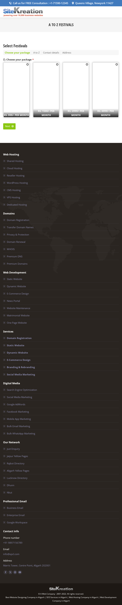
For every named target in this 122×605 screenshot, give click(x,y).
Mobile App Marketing (19, 418)
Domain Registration (18, 220)
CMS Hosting (14, 190)
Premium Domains (17, 263)
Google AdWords (16, 404)
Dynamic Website (16, 286)
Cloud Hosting (14, 168)
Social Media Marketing (21, 374)
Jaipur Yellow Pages (17, 456)
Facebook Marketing (18, 411)
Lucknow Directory (17, 478)
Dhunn (10, 485)
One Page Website (17, 322)
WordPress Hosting (17, 182)
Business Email (15, 507)
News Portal (13, 300)
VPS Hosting (13, 197)
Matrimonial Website (18, 315)
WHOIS (11, 249)
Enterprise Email (16, 515)
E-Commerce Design (18, 293)
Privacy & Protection (18, 234)
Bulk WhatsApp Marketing (21, 433)
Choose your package (20, 59)
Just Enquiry (13, 448)
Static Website (14, 279)
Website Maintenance (18, 308)
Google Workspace (17, 522)
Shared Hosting (15, 161)
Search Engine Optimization (22, 389)
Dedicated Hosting (17, 204)
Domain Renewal (16, 241)
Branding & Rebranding (21, 367)
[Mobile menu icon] (117, 12)
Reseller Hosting (15, 175)
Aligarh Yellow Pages (18, 470)
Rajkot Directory (15, 463)
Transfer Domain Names (20, 227)
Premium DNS (14, 256)
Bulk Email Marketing (18, 426)
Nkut (9, 492)
